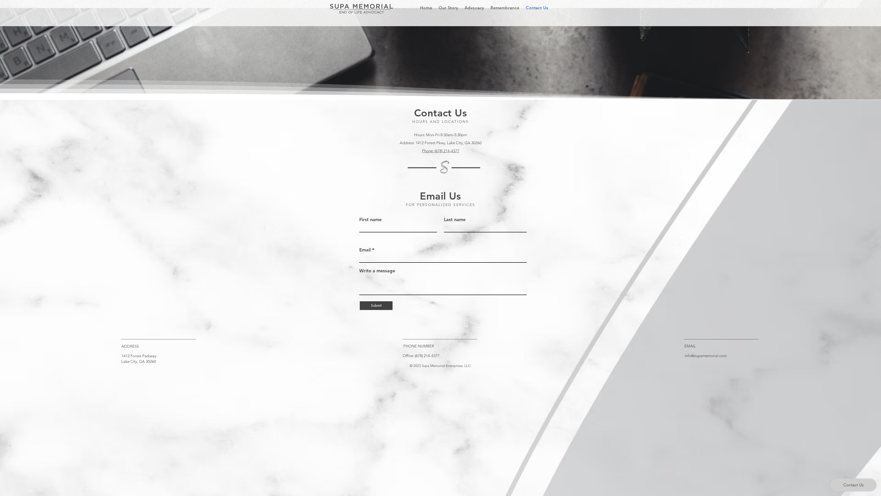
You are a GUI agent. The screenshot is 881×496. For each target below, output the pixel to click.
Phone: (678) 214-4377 (440, 151)
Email (365, 250)
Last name (455, 219)
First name (370, 219)
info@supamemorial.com (706, 355)
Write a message (377, 270)
